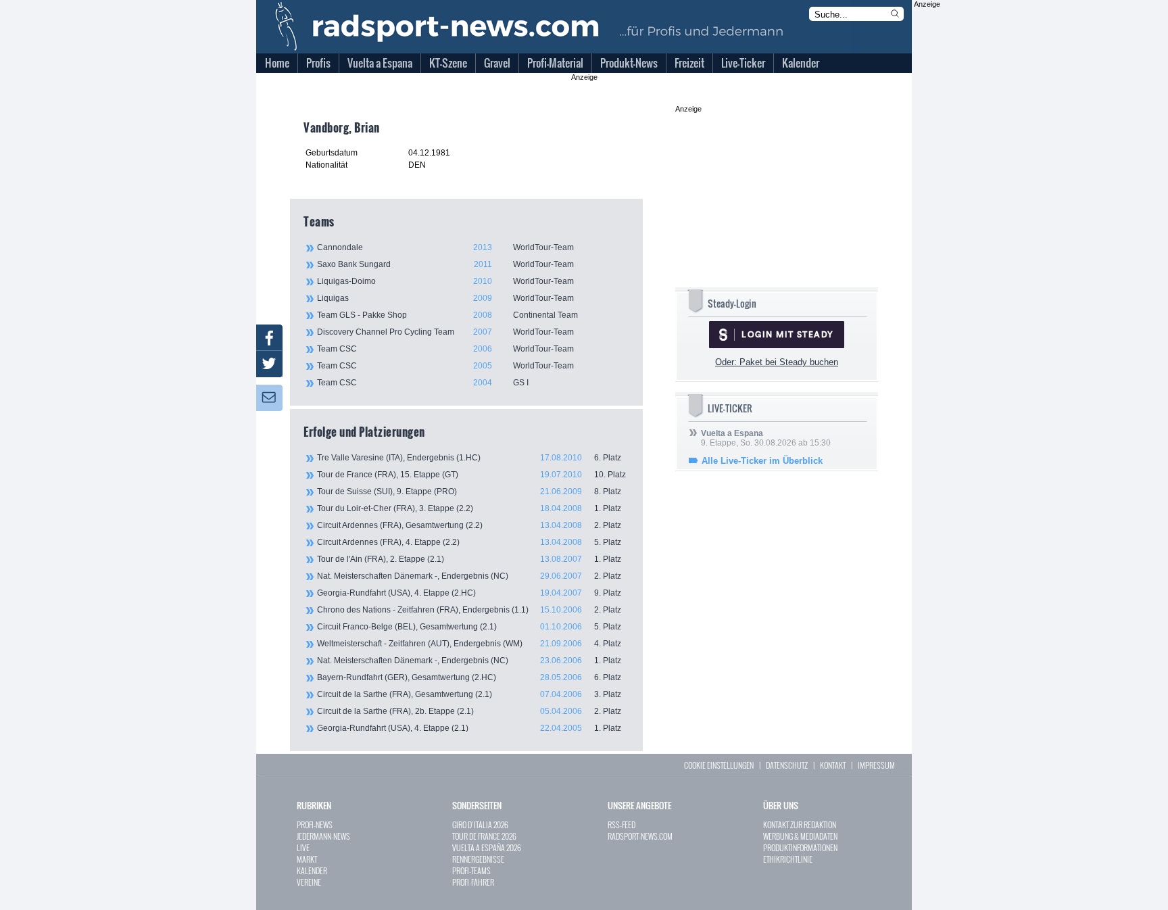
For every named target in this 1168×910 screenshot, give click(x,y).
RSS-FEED (621, 824)
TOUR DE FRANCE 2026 (484, 836)
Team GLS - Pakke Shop (447, 315)
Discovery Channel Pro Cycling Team (445, 332)
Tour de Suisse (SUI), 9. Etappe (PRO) (469, 491)
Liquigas (445, 298)
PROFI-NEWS (315, 824)
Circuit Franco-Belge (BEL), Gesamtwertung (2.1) (469, 626)
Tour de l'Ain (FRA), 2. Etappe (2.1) (469, 559)
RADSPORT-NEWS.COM (640, 836)
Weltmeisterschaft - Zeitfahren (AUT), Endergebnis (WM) (469, 643)
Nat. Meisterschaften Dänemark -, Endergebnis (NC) (469, 576)
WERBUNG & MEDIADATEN (800, 836)
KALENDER (312, 870)
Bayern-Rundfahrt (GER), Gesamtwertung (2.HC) (469, 677)
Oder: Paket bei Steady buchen (776, 362)
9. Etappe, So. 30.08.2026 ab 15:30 (766, 438)
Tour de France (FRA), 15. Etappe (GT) (471, 474)
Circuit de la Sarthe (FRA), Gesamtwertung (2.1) (469, 694)
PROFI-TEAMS (471, 870)
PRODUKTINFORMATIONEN (800, 847)
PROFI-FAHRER (473, 882)
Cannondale (445, 247)
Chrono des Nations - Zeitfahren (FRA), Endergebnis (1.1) (469, 610)
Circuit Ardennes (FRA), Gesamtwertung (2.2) (469, 525)
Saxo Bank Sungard (445, 264)
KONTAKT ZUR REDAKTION (799, 824)
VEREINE (309, 882)
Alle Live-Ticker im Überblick (762, 461)
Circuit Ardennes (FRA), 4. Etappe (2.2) (469, 542)
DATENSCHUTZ (787, 765)
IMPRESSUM (876, 765)
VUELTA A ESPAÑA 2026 (486, 847)
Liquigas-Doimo (445, 281)
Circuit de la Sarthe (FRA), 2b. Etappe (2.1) (469, 711)
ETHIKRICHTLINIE (787, 859)
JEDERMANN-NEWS (323, 836)
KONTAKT (833, 765)
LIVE (303, 847)
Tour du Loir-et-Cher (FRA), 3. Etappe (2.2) (469, 508)
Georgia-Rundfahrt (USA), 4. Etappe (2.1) (469, 728)
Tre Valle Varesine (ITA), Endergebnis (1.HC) (469, 457)
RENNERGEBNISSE (478, 859)
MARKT (307, 859)
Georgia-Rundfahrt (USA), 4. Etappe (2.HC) (469, 593)
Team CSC (445, 349)
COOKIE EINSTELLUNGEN (719, 765)
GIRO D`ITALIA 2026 (480, 824)
